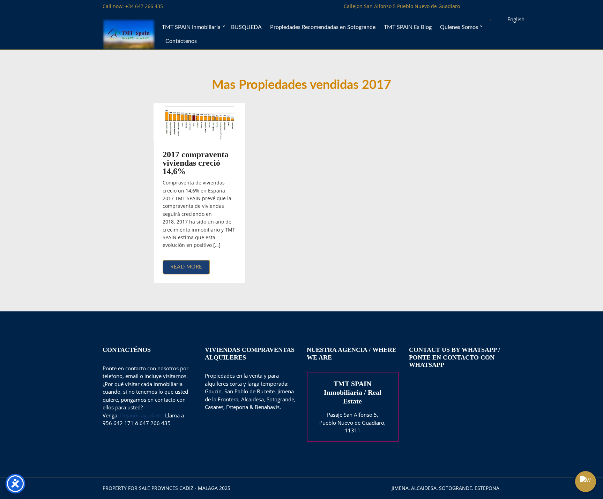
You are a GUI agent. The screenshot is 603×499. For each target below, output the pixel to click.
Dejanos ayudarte (141, 415)
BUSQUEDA (246, 27)
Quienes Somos (459, 27)
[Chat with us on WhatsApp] (585, 481)
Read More (186, 267)
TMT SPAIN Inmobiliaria (191, 27)
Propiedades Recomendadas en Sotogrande (322, 27)
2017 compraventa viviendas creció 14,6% (196, 163)
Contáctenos (181, 41)
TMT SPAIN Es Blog (408, 27)
